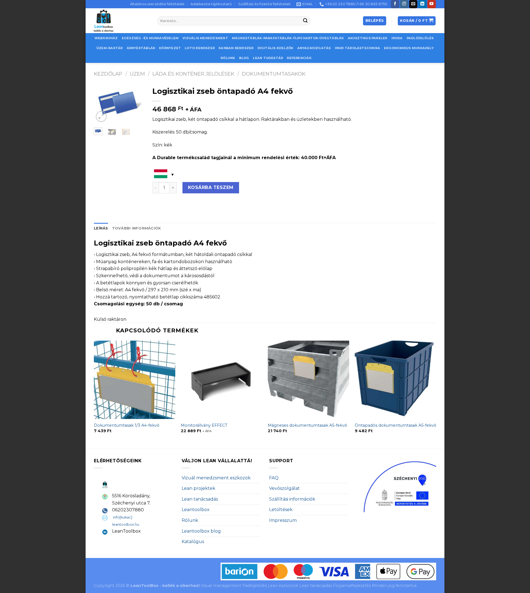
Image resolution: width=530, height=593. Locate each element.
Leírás (101, 228)
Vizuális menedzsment (205, 38)
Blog (244, 58)
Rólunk (228, 58)
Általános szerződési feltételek (157, 4)
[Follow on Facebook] (395, 4)
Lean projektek (198, 488)
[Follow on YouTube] (431, 4)
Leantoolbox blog (201, 531)
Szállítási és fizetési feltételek (264, 4)
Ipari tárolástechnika (357, 48)
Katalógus (193, 541)
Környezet (170, 48)
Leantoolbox (196, 509)
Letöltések (281, 509)
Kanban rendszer (236, 48)
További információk (136, 228)
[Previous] (102, 105)
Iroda (397, 38)
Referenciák (299, 58)
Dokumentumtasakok (274, 74)
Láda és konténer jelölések (193, 74)
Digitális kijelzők (275, 48)
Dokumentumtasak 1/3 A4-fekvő (126, 425)
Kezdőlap (108, 74)
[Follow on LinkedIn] (422, 4)
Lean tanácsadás (200, 499)
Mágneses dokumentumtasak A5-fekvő (307, 425)
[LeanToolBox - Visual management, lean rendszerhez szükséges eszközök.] (121, 20)
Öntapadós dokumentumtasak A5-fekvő (395, 425)
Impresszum (283, 520)
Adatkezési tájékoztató (211, 4)
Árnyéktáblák (141, 48)
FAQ (274, 477)
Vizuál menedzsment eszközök (216, 477)
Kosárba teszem (211, 187)
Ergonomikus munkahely (409, 48)
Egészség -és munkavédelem (150, 38)
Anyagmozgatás (314, 48)
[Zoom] (101, 116)
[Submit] (305, 21)
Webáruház (106, 38)
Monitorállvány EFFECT (204, 425)
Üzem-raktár (109, 48)
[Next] (136, 105)
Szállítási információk (292, 499)
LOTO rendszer (200, 48)
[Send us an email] (413, 4)
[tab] (101, 228)
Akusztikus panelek (368, 38)
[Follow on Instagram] (404, 4)
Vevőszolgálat (284, 488)
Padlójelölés (420, 38)
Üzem (137, 74)
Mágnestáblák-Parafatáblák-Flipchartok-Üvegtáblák (288, 38)
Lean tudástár (268, 58)
